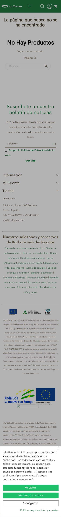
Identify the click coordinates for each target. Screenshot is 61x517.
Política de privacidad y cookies (39, 510)
